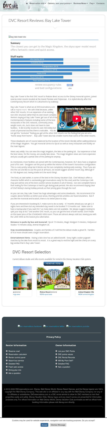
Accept (44, 425)
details (17, 292)
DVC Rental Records (66, 357)
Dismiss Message (58, 425)
